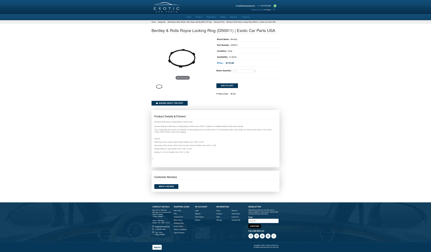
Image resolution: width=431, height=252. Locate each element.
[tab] (215, 159)
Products (199, 17)
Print (234, 94)
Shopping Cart (178, 217)
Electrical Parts (219, 22)
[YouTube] (268, 236)
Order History (199, 217)
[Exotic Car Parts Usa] (166, 7)
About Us (233, 17)
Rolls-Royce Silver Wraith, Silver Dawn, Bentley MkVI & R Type (190, 22)
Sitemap (219, 220)
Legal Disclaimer (179, 232)
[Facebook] (250, 236)
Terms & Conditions (180, 229)
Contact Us (246, 17)
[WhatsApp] (273, 236)
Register (254, 10)
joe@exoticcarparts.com (246, 5)
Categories (162, 22)
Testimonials (236, 214)
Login (261, 10)
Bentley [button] (223, 17)
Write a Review (166, 186)
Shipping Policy (179, 223)
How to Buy (177, 210)
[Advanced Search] (274, 9)
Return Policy (178, 220)
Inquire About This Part (170, 103)
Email (250, 217)
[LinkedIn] (262, 236)
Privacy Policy (178, 226)
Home (189, 17)
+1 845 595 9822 (265, 5)
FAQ (175, 214)
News (218, 217)
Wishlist (197, 220)
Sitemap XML (236, 220)
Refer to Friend (223, 94)
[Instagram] (256, 236)
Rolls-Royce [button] (211, 17)
